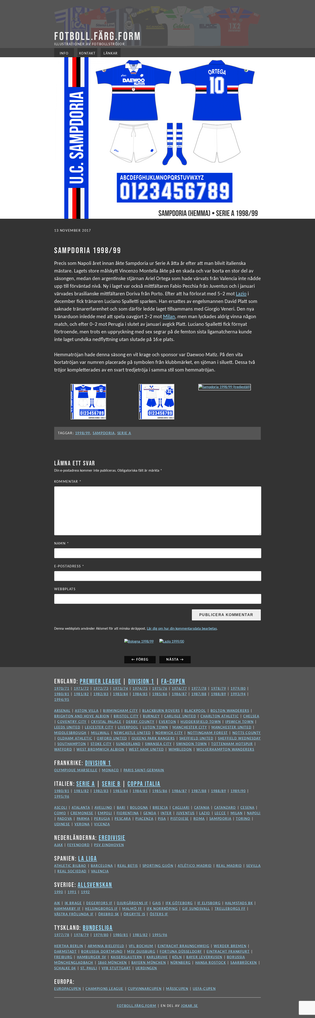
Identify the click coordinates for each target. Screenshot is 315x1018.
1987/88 (198, 694)
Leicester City (99, 727)
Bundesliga (98, 927)
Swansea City (158, 744)
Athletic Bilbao (70, 866)
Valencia (100, 871)
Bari (121, 808)
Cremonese (82, 813)
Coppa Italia (144, 783)
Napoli (254, 813)
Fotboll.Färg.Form (97, 36)
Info (64, 53)
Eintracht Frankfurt (228, 952)
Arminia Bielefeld (106, 946)
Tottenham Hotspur (232, 744)
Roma (199, 819)
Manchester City (189, 727)
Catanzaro (225, 808)
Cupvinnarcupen (144, 989)
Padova (64, 819)
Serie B (111, 783)
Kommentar (68, 482)
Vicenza (102, 824)
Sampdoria (104, 433)
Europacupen (67, 989)
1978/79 (218, 689)
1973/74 (120, 689)
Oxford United (112, 738)
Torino (243, 819)
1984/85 (140, 694)
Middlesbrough (70, 733)
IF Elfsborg (209, 903)
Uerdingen (146, 968)
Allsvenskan (95, 884)
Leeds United (67, 727)
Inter (166, 813)
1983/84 (120, 694)
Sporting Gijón (158, 866)
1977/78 (198, 689)
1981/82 (81, 694)
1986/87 (179, 694)
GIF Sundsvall (196, 909)
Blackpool (195, 711)
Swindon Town (191, 744)
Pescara (123, 819)
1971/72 (81, 689)
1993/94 (238, 694)
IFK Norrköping (162, 909)
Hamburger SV (91, 957)
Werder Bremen (230, 946)
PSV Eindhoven (109, 845)
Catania (202, 808)
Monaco (110, 770)
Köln (177, 957)
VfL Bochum (141, 946)
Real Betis (127, 866)
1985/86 (159, 694)
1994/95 (61, 700)
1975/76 (159, 689)
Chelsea (251, 716)
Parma (83, 819)
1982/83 (100, 694)
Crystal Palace (106, 722)
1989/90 (238, 791)
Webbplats (64, 589)
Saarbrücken (243, 963)
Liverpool (128, 727)
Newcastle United (132, 733)
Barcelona (102, 866)
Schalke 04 (65, 968)
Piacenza (144, 819)
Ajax (58, 845)
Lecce (220, 813)
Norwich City (169, 733)
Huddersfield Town (201, 722)
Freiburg (63, 957)
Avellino (103, 808)
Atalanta (81, 808)
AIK (57, 903)
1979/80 (238, 689)
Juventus (185, 813)
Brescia (160, 808)
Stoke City (101, 744)
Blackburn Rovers (161, 711)
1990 (58, 892)
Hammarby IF (67, 909)
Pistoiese (179, 819)
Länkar (111, 53)
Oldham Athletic (74, 738)
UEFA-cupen (204, 989)
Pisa (162, 819)
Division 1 (141, 681)
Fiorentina (128, 813)
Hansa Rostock (210, 963)
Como (60, 813)
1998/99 (82, 433)
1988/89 (218, 694)
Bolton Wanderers (230, 711)
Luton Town (155, 727)
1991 (72, 892)
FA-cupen (173, 681)
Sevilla (253, 866)
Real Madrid (229, 866)
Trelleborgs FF (230, 909)
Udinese (62, 824)
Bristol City (126, 716)
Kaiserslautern (126, 957)
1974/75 (140, 689)
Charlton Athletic (220, 716)
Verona (82, 824)
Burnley (151, 716)
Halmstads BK (239, 903)
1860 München (112, 963)
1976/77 (179, 689)
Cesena (248, 808)
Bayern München (148, 963)
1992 (85, 892)
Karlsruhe (157, 957)
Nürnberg (180, 963)
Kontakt (87, 53)
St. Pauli (88, 968)
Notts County (246, 733)
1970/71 (61, 689)
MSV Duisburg (141, 952)
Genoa (149, 813)
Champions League (104, 989)
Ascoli (60, 808)
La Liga (87, 858)
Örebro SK (108, 914)
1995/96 (61, 797)
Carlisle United (180, 716)
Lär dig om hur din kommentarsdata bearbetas (182, 629)
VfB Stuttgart (116, 968)
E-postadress (69, 566)
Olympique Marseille (75, 770)
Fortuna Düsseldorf (181, 952)
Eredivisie (112, 837)
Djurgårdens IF (132, 903)
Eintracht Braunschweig (183, 946)
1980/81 (61, 694)
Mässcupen (177, 989)
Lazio (241, 294)
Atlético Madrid (195, 866)
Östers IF (159, 914)
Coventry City (71, 722)
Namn (61, 543)
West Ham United (146, 750)
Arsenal (62, 711)
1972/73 (100, 689)
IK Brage (73, 903)
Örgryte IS (134, 914)
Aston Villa (87, 711)
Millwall (100, 733)
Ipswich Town (239, 722)
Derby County (140, 722)
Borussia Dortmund (101, 952)
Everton (167, 722)
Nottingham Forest (207, 733)
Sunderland (128, 744)
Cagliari (181, 808)
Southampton (71, 744)
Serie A (124, 433)
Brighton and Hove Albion (81, 716)
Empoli (105, 813)
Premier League (100, 681)
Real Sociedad (71, 871)
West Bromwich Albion (100, 750)
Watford (63, 750)
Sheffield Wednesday (239, 738)
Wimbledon (180, 750)
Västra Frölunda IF (74, 914)
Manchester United (231, 727)
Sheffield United (196, 738)
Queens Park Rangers (153, 738)
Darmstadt (65, 952)
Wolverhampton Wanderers (225, 750)
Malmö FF (132, 909)
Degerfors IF (99, 903)
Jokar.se (189, 1006)
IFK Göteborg (179, 903)
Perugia (102, 819)
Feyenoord (78, 845)
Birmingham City (120, 711)
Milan (169, 317)
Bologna (139, 808)
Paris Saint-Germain (144, 770)
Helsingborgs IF (101, 909)
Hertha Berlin (68, 946)
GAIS (156, 903)
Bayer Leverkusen (204, 957)
